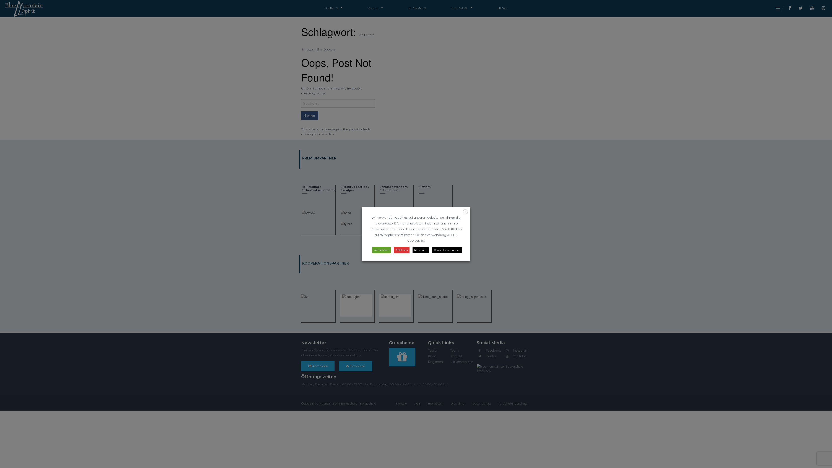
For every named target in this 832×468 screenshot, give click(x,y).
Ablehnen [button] (402, 250)
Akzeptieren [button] (381, 250)
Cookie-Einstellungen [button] (447, 250)
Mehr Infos (420, 250)
